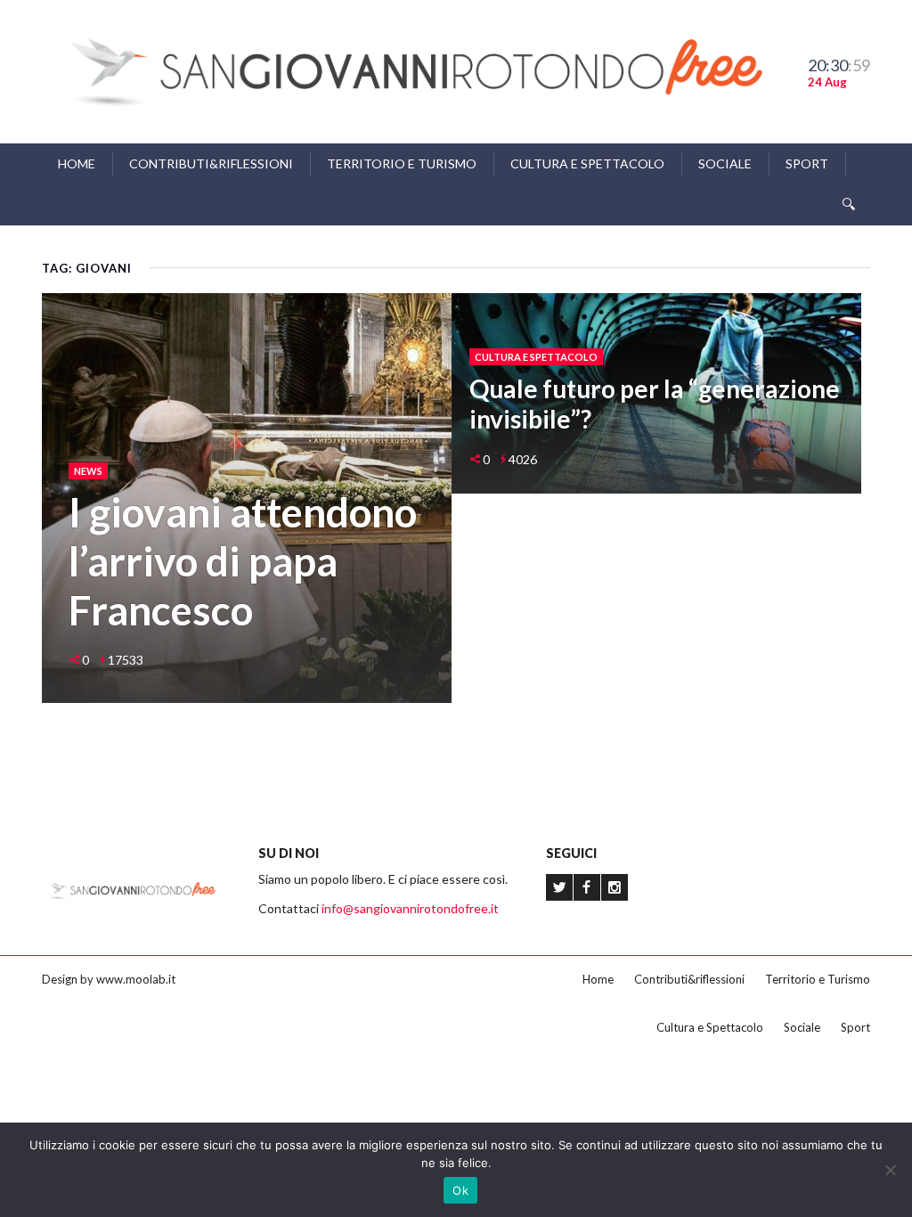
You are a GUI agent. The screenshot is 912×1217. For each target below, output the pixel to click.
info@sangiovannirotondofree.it (410, 908)
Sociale (725, 163)
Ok (460, 1190)
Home (76, 163)
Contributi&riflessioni (211, 163)
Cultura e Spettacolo (587, 163)
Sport (807, 163)
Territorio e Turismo (401, 163)
